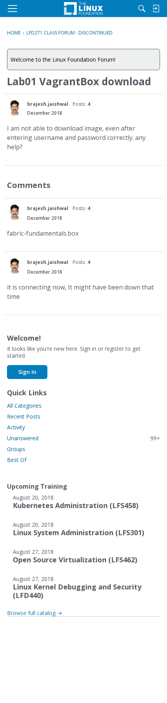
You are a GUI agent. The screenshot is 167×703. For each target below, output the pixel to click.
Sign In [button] (27, 372)
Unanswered (83, 438)
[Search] (142, 8)
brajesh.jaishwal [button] (47, 104)
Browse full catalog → (34, 613)
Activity (16, 427)
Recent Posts (23, 416)
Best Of (16, 459)
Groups (16, 449)
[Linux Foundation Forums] (83, 8)
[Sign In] (156, 8)
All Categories (24, 405)
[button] (15, 107)
